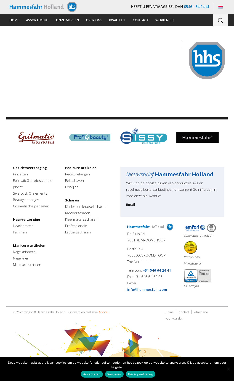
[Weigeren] (228, 369)
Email (130, 204)
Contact (184, 312)
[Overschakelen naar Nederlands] (220, 7)
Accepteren (92, 374)
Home (169, 312)
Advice (103, 312)
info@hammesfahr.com (147, 289)
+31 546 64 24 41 (157, 270)
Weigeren (114, 374)
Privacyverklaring (140, 374)
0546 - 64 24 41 (197, 6)
